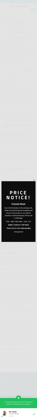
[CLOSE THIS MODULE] (34, 180)
